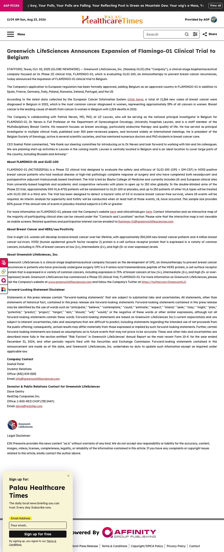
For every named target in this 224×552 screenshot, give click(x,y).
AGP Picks (11, 5)
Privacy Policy (176, 546)
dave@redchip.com (29, 406)
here (113, 211)
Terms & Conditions (114, 546)
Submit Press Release (83, 546)
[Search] (187, 34)
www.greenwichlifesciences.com (70, 282)
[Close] (68, 475)
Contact (194, 546)
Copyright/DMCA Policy (147, 546)
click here (135, 99)
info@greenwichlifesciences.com (38, 379)
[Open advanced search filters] (195, 34)
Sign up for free (37, 534)
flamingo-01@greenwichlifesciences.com (145, 221)
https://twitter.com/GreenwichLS (164, 282)
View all (215, 5)
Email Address (20, 518)
